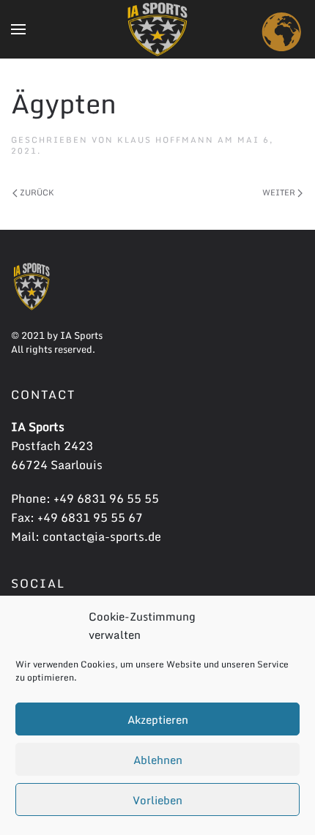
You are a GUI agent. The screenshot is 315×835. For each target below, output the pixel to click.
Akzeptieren (157, 719)
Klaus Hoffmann (165, 139)
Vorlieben (157, 800)
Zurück (36, 193)
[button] (18, 29)
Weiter (279, 193)
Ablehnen (157, 759)
